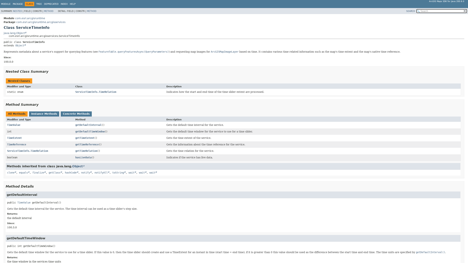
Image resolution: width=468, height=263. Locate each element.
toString (118, 172)
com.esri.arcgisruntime (30, 18)
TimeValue (13, 124)
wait (131, 172)
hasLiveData (83, 157)
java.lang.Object (14, 33)
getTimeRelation (86, 150)
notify (85, 172)
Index (64, 4)
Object (19, 45)
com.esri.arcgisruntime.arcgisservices (40, 22)
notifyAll (101, 172)
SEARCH (410, 11)
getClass (54, 172)
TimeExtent (14, 137)
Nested (17, 11)
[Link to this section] (51, 71)
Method (48, 11)
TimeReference (16, 144)
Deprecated (51, 4)
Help (73, 4)
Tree (39, 4)
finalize (38, 172)
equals (23, 172)
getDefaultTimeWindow (90, 131)
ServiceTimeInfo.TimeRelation (95, 91)
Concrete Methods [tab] (76, 113)
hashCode (71, 172)
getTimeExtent (84, 137)
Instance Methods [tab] (44, 113)
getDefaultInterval (88, 124)
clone (10, 172)
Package (18, 4)
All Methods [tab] (16, 113)
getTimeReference (87, 144)
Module (6, 4)
